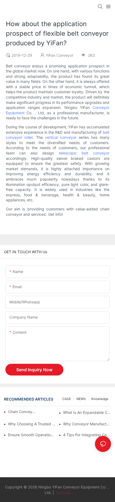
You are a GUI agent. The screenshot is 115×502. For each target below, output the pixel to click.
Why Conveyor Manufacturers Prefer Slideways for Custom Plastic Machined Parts (87, 424)
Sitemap (63, 492)
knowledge (99, 399)
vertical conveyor (60, 137)
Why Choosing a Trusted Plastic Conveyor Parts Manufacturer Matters (32, 424)
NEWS (81, 399)
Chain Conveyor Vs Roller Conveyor (22, 411)
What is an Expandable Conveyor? (87, 412)
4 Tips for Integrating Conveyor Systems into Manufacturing (87, 434)
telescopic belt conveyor (84, 153)
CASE (66, 399)
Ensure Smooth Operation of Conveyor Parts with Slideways (32, 434)
